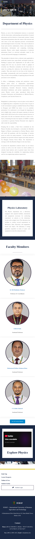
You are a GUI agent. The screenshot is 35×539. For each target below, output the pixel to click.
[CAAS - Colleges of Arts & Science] (4, 2)
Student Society (5, 483)
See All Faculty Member (17, 421)
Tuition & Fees (5, 480)
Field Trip (4, 474)
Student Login (19, 487)
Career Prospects (6, 477)
